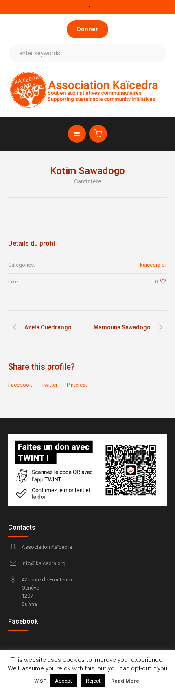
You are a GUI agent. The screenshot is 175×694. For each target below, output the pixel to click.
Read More (125, 681)
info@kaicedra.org (44, 563)
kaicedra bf (153, 265)
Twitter (49, 385)
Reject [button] (93, 681)
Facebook (20, 385)
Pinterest (77, 385)
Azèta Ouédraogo (48, 327)
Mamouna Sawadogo (122, 327)
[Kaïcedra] (87, 89)
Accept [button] (63, 681)
